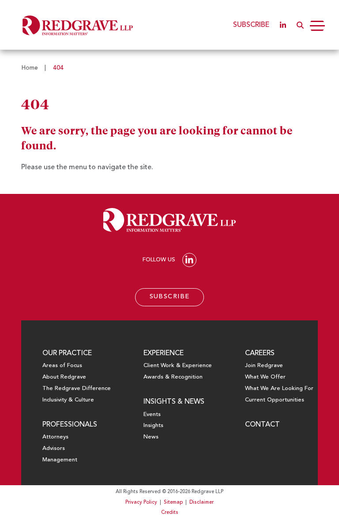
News (150, 437)
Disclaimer (201, 502)
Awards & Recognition (173, 377)
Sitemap (173, 502)
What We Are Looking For (279, 388)
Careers (260, 353)
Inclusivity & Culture (68, 400)
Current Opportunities (274, 400)
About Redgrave (64, 377)
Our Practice (67, 353)
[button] (300, 25)
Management (59, 460)
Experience (163, 353)
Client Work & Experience (177, 365)
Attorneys (55, 437)
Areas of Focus (62, 365)
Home (29, 68)
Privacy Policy (141, 502)
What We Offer (265, 377)
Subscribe (251, 25)
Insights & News (173, 401)
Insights (153, 425)
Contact (262, 424)
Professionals (69, 424)
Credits (169, 512)
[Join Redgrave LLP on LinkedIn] (283, 25)
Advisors (53, 448)
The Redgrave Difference (76, 388)
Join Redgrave (264, 365)
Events (152, 414)
